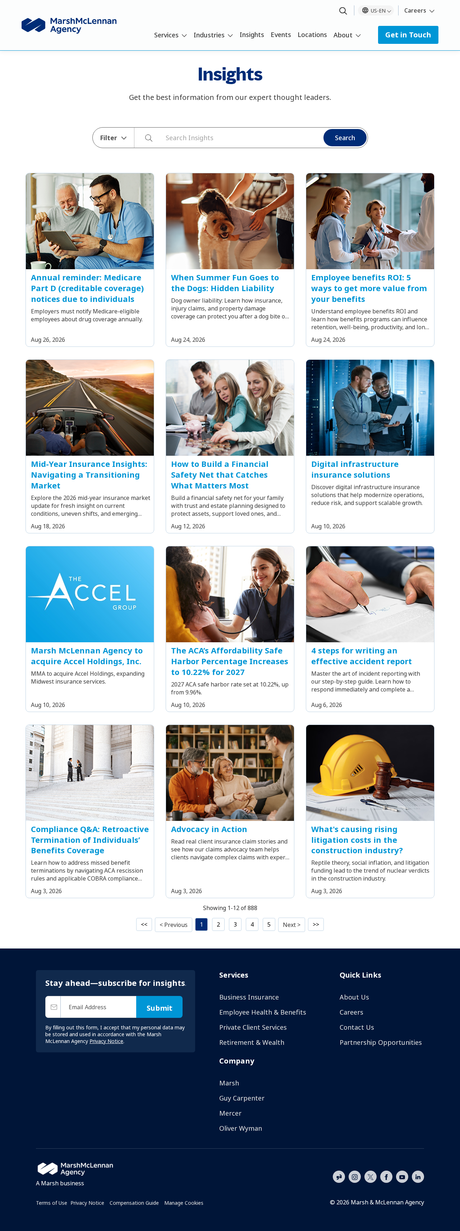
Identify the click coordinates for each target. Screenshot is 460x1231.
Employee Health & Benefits (262, 1012)
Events (281, 34)
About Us (354, 997)
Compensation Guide (134, 1202)
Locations (312, 34)
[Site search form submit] (145, 138)
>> (316, 924)
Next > (291, 925)
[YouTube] (402, 1176)
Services (166, 35)
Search (345, 137)
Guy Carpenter (241, 1098)
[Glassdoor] (339, 1177)
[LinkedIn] (418, 1176)
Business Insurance (249, 997)
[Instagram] (355, 1177)
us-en (378, 10)
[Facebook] (386, 1176)
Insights (252, 34)
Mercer (230, 1113)
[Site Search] (343, 11)
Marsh (229, 1083)
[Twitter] (370, 1176)
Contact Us (357, 1027)
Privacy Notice (87, 1202)
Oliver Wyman (240, 1128)
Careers (415, 10)
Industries (209, 35)
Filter (108, 137)
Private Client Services (253, 1027)
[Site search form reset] (162, 137)
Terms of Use (51, 1202)
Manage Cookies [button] (183, 1202)
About (343, 35)
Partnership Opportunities (381, 1042)
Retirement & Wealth (251, 1042)
